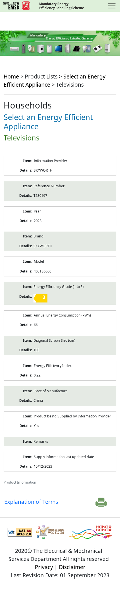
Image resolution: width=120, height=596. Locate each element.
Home (11, 76)
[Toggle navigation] (112, 6)
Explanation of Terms (31, 501)
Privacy (44, 567)
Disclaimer (72, 567)
